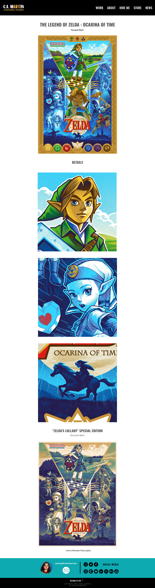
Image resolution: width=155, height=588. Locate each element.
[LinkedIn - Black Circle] (101, 571)
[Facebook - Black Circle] (96, 564)
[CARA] (91, 571)
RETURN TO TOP (76, 580)
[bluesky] (96, 571)
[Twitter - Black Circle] (91, 564)
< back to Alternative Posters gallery (78, 550)
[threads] (86, 571)
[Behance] (111, 571)
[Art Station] (116, 571)
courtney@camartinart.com (66, 563)
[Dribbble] (106, 571)
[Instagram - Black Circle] (86, 564)
